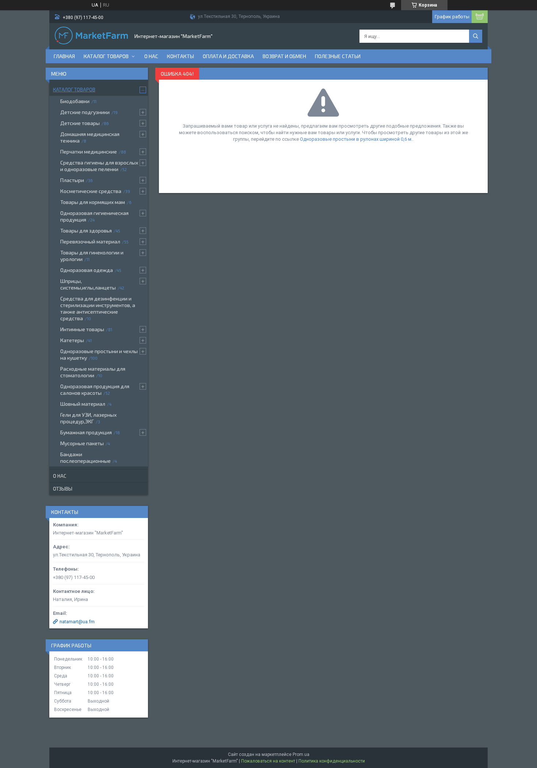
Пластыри (72, 180)
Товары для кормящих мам (92, 202)
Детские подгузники (85, 112)
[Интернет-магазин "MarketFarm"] (91, 36)
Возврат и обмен (284, 56)
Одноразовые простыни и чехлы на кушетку (99, 354)
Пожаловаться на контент (268, 761)
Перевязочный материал (90, 241)
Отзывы (62, 489)
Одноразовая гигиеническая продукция (94, 216)
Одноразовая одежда (86, 270)
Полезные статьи (338, 56)
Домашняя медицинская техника (89, 137)
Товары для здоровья (86, 230)
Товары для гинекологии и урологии (91, 255)
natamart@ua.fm (77, 621)
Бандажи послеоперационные (85, 457)
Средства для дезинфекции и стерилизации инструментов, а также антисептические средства (97, 308)
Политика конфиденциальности (331, 761)
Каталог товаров (106, 56)
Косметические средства (90, 191)
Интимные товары (82, 329)
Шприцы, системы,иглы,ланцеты (88, 284)
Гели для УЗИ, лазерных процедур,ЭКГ (88, 418)
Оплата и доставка (228, 56)
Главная (64, 56)
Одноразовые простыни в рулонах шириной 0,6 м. (356, 139)
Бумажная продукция (86, 432)
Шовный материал (82, 404)
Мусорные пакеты (82, 443)
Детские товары (80, 123)
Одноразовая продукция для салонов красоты (94, 389)
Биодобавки (75, 101)
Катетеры (72, 340)
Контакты (180, 56)
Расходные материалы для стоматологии (92, 372)
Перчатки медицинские (88, 151)
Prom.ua (301, 754)
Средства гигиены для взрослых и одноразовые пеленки (99, 165)
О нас (151, 56)
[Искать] (475, 36)
